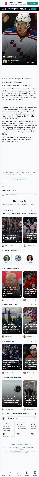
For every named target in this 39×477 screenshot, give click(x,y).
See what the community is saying (16, 414)
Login (33, 9)
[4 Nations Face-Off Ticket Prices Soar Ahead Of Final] (12, 230)
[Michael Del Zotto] (19, 39)
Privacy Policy (24, 452)
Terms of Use (14, 452)
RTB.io (21, 449)
